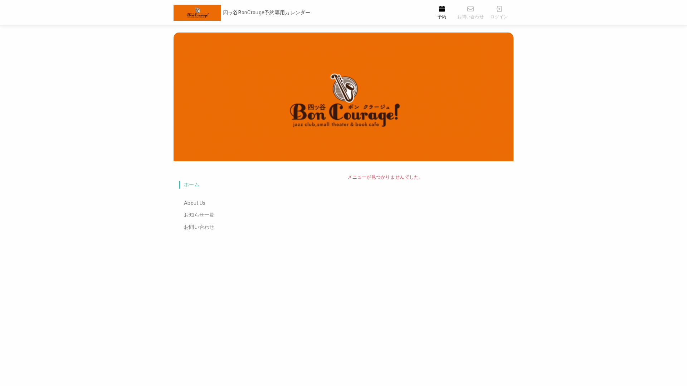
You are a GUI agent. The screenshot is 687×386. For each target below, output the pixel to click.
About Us (194, 203)
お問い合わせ (199, 227)
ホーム (191, 184)
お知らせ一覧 (199, 215)
